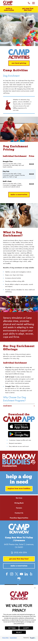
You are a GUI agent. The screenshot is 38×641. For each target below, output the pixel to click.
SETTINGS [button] (11, 628)
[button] (35, 588)
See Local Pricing (19, 63)
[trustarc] (32, 637)
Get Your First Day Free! (27, 9)
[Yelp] (31, 574)
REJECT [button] (19, 632)
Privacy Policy (5, 637)
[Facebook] (6, 574)
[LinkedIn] (26, 574)
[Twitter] (16, 574)
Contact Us (19, 513)
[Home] (7, 3)
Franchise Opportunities (19, 518)
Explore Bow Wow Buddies (19, 488)
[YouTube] (21, 574)
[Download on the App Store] (19, 426)
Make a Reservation (9, 9)
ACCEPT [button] (26, 628)
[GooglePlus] (19, 578)
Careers (19, 508)
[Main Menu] (33, 3)
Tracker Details (13, 637)
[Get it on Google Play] (19, 434)
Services (19, 498)
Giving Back (19, 503)
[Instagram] (11, 574)
